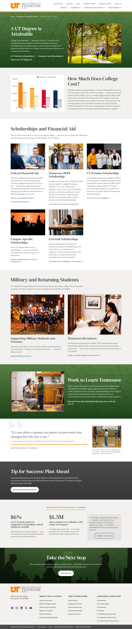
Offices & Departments (47, 604)
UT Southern (101, 607)
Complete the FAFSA (19, 202)
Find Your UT (66, 573)
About (63, 8)
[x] (26, 608)
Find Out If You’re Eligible (97, 198)
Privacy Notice (41, 627)
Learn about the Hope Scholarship (63, 204)
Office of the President (47, 607)
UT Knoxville (101, 600)
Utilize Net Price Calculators (24, 490)
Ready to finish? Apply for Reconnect (83, 355)
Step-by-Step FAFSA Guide (21, 198)
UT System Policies (89, 4)
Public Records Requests (48, 617)
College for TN (16, 191)
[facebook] (12, 608)
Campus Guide (58, 4)
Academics (75, 8)
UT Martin (100, 611)
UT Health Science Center (106, 614)
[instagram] (16, 608)
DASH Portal (72, 600)
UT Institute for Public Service (108, 621)
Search (117, 3)
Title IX (50, 627)
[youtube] (30, 608)
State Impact (113, 8)
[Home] (26, 6)
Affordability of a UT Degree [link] (48, 16)
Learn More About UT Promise (23, 448)
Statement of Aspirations (83, 627)
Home (13, 16)
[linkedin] (21, 608)
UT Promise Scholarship (22, 56)
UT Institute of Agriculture (106, 617)
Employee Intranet (105, 4)
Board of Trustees (45, 611)
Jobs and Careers (45, 600)
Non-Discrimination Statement (64, 627)
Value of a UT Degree (20, 60)
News (78, 4)
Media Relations (45, 614)
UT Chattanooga (103, 604)
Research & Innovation (94, 8)
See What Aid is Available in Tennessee (65, 261)
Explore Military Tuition (20, 356)
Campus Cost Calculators (49, 56)
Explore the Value (104, 536)
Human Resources (75, 607)
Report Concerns (74, 614)
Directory (69, 4)
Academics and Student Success (27, 16)
